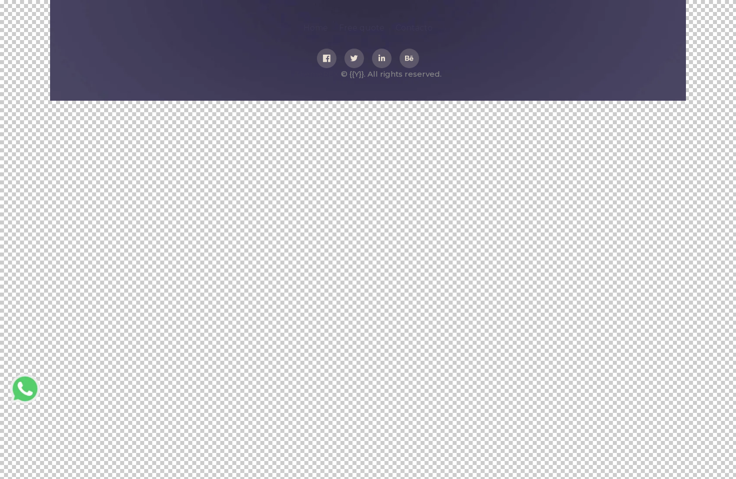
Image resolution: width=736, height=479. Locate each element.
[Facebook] (326, 58)
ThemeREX (316, 74)
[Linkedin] (382, 58)
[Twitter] (354, 58)
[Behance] (409, 58)
